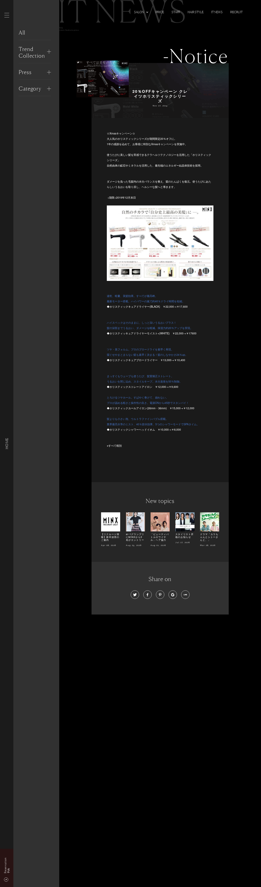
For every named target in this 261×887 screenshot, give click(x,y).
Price (160, 12)
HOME (7, 443)
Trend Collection (32, 52)
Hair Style (195, 12)
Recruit (236, 12)
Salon (139, 12)
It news (217, 12)
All (22, 32)
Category (30, 88)
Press (25, 72)
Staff (176, 12)
